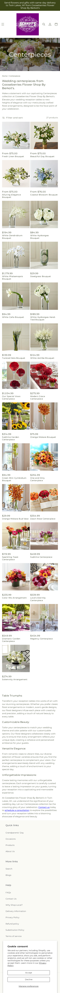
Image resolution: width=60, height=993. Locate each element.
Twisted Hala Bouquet (13, 358)
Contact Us (11, 899)
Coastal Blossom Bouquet (44, 194)
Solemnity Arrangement (14, 679)
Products (10, 845)
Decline (28, 979)
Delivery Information (16, 911)
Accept (28, 972)
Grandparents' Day (15, 832)
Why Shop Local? (14, 905)
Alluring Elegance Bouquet (11, 195)
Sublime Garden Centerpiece (10, 438)
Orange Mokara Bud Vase (15, 519)
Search (9, 869)
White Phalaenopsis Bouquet (12, 277)
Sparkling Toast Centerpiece (10, 558)
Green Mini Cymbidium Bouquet (14, 479)
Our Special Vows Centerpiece (11, 397)
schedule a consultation (17, 810)
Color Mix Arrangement (14, 598)
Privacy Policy (12, 917)
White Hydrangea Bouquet (39, 236)
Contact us (44, 807)
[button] (44, 24)
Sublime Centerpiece (41, 557)
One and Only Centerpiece (37, 479)
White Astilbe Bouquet (42, 358)
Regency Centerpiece (41, 638)
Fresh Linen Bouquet (13, 156)
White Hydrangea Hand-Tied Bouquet (43, 318)
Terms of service (13, 936)
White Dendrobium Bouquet (12, 236)
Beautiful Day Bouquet (42, 156)
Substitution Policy (15, 930)
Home (4, 76)
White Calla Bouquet (13, 317)
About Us (10, 851)
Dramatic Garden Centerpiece (11, 639)
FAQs (8, 892)
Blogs (8, 875)
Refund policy (12, 924)
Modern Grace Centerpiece (37, 397)
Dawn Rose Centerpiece (42, 519)
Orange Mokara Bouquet (43, 437)
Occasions (11, 839)
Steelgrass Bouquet (40, 276)
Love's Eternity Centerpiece (38, 599)
